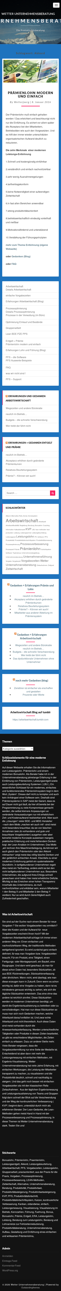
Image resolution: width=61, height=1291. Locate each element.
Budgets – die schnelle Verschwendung (26, 420)
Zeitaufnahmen (42, 565)
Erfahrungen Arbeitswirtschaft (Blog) (25, 301)
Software (9, 553)
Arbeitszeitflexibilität (12, 525)
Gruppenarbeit (13, 328)
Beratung (31, 525)
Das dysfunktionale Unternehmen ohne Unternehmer (33, 660)
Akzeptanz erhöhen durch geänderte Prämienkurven (25, 462)
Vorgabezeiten (30, 560)
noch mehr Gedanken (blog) (32, 680)
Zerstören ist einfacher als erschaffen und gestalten (33, 689)
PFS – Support (13, 379)
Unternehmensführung (37, 556)
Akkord (8, 516)
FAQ (14, 264)
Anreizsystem (32, 516)
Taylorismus (17, 553)
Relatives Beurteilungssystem (21, 470)
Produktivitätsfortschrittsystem (25, 540)
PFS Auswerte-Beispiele (19, 360)
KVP (28, 529)
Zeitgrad (51, 565)
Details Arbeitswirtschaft (18, 289)
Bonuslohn (38, 525)
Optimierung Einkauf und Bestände (24, 322)
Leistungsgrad (11, 537)
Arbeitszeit (42, 521)
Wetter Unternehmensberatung (27, 563)
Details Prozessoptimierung (20, 311)
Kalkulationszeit (19, 529)
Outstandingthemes (30, 1287)
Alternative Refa (17, 516)
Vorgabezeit (16, 561)
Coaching (46, 525)
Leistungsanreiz (25, 533)
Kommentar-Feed (11, 1265)
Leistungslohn (25, 536)
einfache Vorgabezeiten (18, 295)
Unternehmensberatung (14, 557)
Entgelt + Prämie (14, 341)
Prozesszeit (10, 549)
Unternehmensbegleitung (30, 553)
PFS (46, 537)
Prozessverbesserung (34, 544)
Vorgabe (9, 561)
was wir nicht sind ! (16, 373)
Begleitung (23, 525)
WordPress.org (10, 1270)
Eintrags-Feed (9, 1260)
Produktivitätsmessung (44, 540)
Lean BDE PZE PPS (17, 333)
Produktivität (10, 540)
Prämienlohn (30, 548)
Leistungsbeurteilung (39, 533)
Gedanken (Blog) (21, 256)
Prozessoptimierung (16, 308)
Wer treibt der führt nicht (18, 425)
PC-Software (39, 537)
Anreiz (25, 516)
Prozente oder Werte (33, 694)
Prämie (16, 549)
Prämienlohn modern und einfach (23, 344)
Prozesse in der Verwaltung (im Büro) (25, 315)
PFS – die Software (16, 357)
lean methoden (41, 529)
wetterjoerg (21, 102)
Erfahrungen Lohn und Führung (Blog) (26, 350)
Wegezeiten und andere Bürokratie (24, 408)
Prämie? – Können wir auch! (21, 475)
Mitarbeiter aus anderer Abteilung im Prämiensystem (34, 614)
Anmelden (7, 1256)
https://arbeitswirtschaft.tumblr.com (30, 719)
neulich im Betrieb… (16, 414)
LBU (33, 529)
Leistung (17, 533)
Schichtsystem (46, 549)
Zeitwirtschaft (14, 569)
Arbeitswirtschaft (14, 286)
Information (10, 529)
